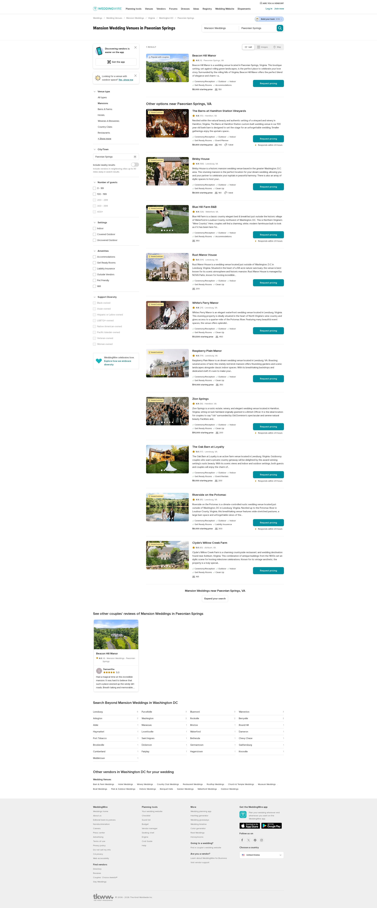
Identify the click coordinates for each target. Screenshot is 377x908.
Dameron (243, 731)
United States (253, 855)
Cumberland (99, 751)
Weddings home (100, 811)
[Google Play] (271, 828)
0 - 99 (100, 188)
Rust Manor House (204, 255)
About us (97, 815)
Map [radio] (279, 47)
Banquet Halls (166, 789)
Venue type (104, 91)
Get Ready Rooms (106, 262)
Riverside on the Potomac (209, 495)
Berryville (243, 718)
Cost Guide (147, 841)
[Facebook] (242, 840)
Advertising (98, 837)
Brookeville (98, 744)
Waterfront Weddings (207, 789)
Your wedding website (152, 811)
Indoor (100, 228)
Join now (279, 8)
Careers (97, 828)
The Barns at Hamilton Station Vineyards (219, 111)
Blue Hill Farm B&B (204, 207)
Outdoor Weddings (229, 789)
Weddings (98, 18)
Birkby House (201, 159)
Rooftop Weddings (215, 784)
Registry (207, 8)
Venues (149, 8)
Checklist (146, 815)
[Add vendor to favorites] (185, 58)
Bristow (194, 725)
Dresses (185, 8)
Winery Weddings (145, 784)
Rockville (194, 718)
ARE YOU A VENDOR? (273, 3)
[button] (135, 157)
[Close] (135, 47)
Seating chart (148, 832)
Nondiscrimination (101, 824)
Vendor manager (149, 828)
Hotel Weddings (125, 784)
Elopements (244, 8)
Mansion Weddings (135, 18)
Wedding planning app (201, 811)
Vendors (161, 8)
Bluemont (195, 711)
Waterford (195, 731)
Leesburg (98, 711)
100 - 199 (102, 194)
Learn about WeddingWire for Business (209, 858)
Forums (173, 8)
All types (102, 97)
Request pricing (268, 83)
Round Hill (244, 725)
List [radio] (250, 47)
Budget (145, 824)
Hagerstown (196, 751)
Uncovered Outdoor (107, 240)
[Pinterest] (255, 840)
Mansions (103, 103)
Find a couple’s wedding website (206, 847)
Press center (99, 832)
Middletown (99, 758)
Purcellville (147, 711)
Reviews (97, 873)
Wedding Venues (114, 18)
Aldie (95, 725)
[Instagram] (261, 840)
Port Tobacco (100, 738)
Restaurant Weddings (193, 784)
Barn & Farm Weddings (103, 784)
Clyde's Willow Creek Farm (209, 543)
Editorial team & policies (104, 820)
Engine (145, 837)
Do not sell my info (102, 850)
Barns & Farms (105, 109)
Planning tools (134, 8)
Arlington (97, 718)
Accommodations (106, 256)
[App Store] (249, 828)
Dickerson (147, 744)
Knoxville (243, 751)
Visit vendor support (200, 862)
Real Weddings (198, 832)
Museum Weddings (267, 784)
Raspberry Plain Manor (207, 351)
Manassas (147, 725)
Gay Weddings (99, 881)
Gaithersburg (245, 744)
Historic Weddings (147, 789)
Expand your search (215, 598)
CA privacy (98, 854)
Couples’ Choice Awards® (105, 877)
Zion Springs (200, 399)
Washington (147, 718)
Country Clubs (105, 126)
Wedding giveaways (200, 820)
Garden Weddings (185, 789)
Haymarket (98, 731)
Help (144, 845)
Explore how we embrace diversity (117, 363)
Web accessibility (101, 858)
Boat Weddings (100, 789)
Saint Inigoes (148, 738)
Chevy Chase (245, 738)
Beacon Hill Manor (204, 55)
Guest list (146, 820)
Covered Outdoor (106, 234)
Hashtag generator (199, 815)
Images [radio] (264, 47)
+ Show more (104, 138)
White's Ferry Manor (205, 303)
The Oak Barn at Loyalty (208, 447)
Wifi (99, 286)
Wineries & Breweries (108, 121)
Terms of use (99, 841)
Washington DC (166, 18)
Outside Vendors (105, 274)
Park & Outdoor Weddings (123, 789)
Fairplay (145, 751)
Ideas (196, 8)
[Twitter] (248, 840)
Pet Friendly (103, 280)
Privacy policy (99, 845)
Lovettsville (147, 731)
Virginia (152, 18)
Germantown (196, 744)
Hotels (101, 115)
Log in (269, 8)
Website (224, 8)
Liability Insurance (106, 268)
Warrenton (244, 711)
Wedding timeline (199, 824)
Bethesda (195, 738)
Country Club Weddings (168, 784)
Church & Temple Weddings (241, 784)
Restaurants (104, 132)
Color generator (198, 828)
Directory (97, 869)
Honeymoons (197, 837)
